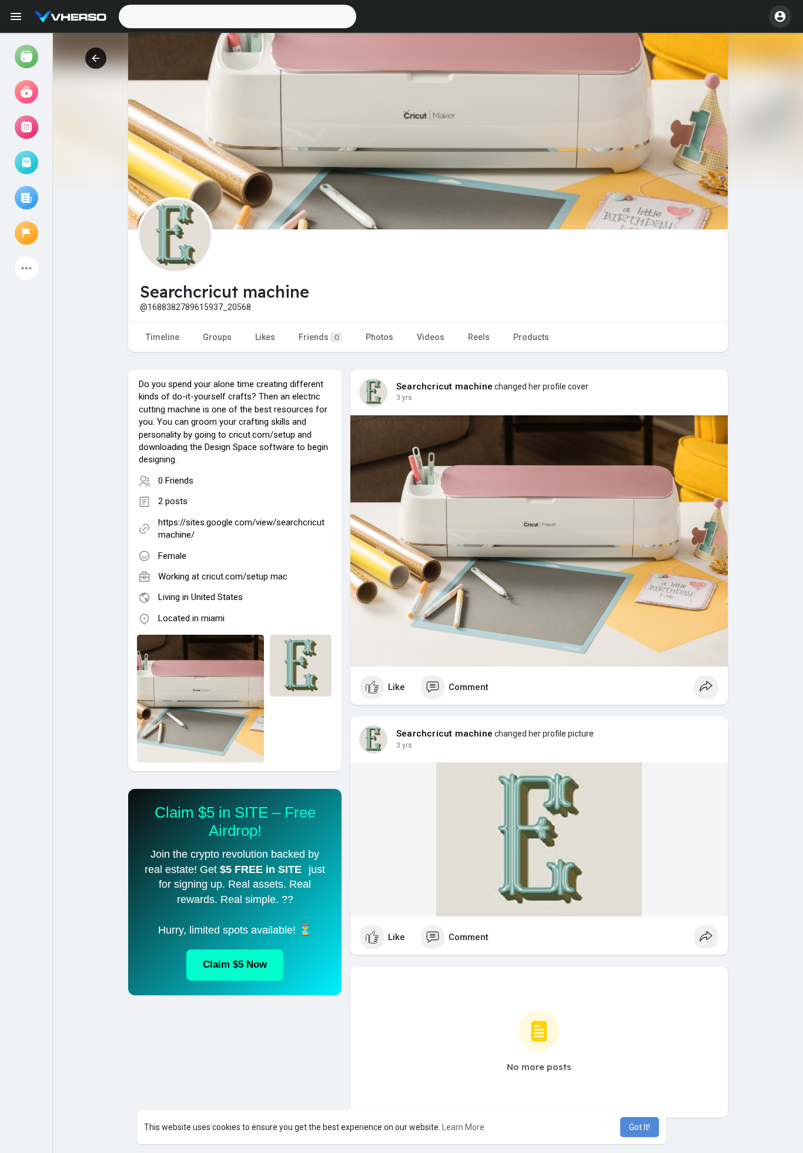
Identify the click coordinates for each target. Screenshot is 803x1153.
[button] (237, 16)
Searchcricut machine (444, 386)
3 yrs (404, 398)
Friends (319, 337)
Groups (217, 337)
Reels (479, 337)
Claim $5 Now (235, 964)
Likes (265, 337)
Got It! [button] (639, 1127)
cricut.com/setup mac (244, 576)
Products (531, 337)
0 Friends (175, 480)
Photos (379, 337)
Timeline (162, 337)
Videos (430, 337)
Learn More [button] (463, 1127)
